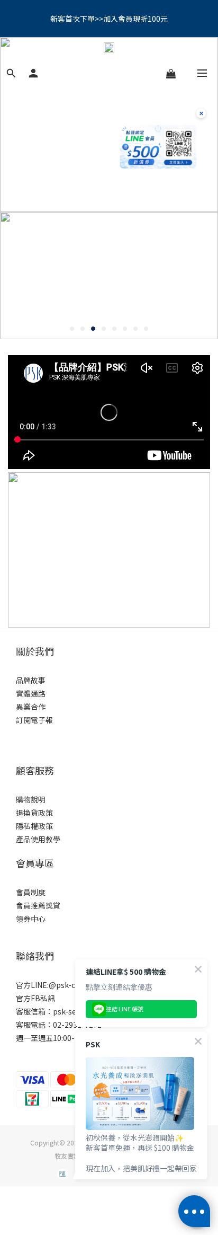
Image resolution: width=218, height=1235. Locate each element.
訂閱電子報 (34, 719)
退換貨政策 (34, 812)
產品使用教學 (38, 839)
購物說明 (31, 799)
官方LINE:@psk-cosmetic (60, 985)
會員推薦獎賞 (38, 905)
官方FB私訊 (35, 998)
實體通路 (31, 693)
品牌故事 (31, 680)
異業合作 (31, 706)
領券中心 (31, 918)
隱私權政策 (34, 826)
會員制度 (31, 892)
